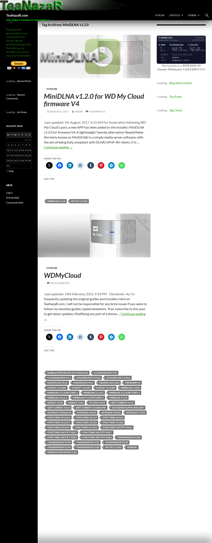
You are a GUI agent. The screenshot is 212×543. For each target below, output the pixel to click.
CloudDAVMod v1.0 (105, 372)
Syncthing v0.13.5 (86, 422)
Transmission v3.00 (87, 447)
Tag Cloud (175, 110)
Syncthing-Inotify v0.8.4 (97, 437)
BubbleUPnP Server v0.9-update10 (67, 372)
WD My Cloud (79, 201)
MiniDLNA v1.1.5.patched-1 (88, 397)
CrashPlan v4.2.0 (57, 382)
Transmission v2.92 (87, 442)
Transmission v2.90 (58, 442)
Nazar (79, 111)
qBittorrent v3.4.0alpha (91, 407)
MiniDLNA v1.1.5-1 (57, 397)
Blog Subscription (180, 83)
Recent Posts (24, 81)
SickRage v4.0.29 (86, 412)
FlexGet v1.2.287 (56, 387)
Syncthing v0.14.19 (58, 427)
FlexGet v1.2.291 (81, 387)
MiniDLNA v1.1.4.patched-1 (124, 392)
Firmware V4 (132, 382)
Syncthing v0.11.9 (86, 417)
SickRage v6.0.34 (111, 412)
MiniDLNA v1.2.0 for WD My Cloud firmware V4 (94, 100)
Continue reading (58, 147)
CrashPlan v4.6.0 (109, 382)
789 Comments (59, 283)
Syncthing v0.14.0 (112, 422)
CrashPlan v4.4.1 (83, 382)
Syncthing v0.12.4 (112, 417)
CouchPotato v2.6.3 (88, 377)
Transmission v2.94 (58, 447)
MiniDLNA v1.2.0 (56, 201)
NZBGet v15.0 (55, 402)
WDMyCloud (62, 275)
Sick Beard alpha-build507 (128, 407)
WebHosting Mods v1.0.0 (62, 452)
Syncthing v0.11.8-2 (58, 417)
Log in (9, 192)
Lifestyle (174, 15)
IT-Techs (159, 15)
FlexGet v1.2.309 (105, 387)
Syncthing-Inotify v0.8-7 (97, 432)
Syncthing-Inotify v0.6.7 (62, 432)
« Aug (10, 170)
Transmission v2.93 (116, 442)
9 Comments (97, 111)
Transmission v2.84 (128, 437)
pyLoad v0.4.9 (97, 402)
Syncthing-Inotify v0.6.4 (117, 427)
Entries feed (12, 197)
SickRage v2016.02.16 (59, 412)
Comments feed (14, 202)
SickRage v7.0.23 (135, 412)
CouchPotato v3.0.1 (118, 377)
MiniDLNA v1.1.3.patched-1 (62, 392)
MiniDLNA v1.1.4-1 (94, 392)
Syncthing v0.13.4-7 (58, 422)
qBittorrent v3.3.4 (58, 407)
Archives (22, 112)
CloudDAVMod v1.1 (59, 377)
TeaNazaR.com (17, 15)
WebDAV (132, 447)
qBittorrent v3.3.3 (122, 402)
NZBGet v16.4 (75, 402)
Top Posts (175, 96)
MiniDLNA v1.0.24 (130, 387)
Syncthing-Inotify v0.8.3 (62, 437)
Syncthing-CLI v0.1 (86, 427)
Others (192, 15)
